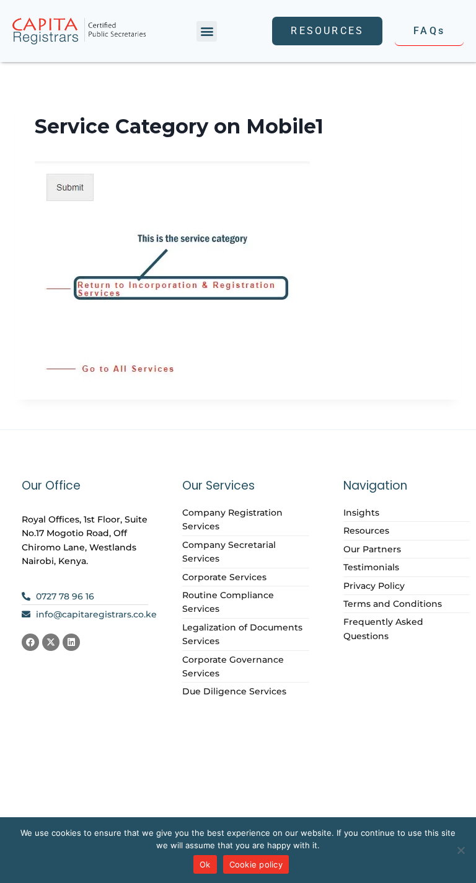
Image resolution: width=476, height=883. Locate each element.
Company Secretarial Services (229, 551)
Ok (205, 864)
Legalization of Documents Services (242, 634)
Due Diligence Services (234, 691)
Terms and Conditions (392, 603)
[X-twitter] (51, 642)
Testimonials (371, 567)
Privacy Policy (374, 585)
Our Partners (372, 549)
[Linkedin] (71, 642)
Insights (361, 512)
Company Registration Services (232, 519)
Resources (366, 530)
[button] (206, 31)
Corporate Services (224, 577)
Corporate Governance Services (233, 666)
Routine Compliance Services (228, 601)
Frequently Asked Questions (383, 628)
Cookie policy (256, 864)
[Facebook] (30, 642)
